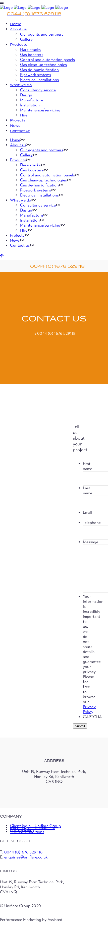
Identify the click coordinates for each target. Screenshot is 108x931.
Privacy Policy (89, 709)
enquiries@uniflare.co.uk (26, 857)
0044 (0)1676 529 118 (23, 852)
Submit (80, 726)
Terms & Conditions (27, 831)
